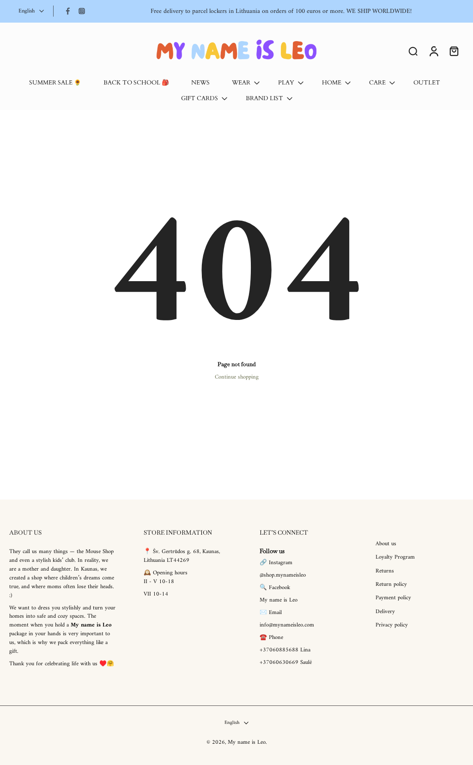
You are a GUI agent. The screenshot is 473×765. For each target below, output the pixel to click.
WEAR (241, 83)
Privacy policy (392, 625)
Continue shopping (237, 377)
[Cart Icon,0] (453, 51)
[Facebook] (68, 11)
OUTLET (426, 83)
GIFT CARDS (199, 98)
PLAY (286, 83)
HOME (331, 83)
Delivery (385, 612)
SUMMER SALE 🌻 (55, 83)
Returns (385, 571)
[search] (413, 51)
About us (386, 544)
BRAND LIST (264, 98)
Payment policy (393, 598)
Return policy (391, 585)
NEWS (200, 83)
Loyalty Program (395, 558)
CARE (377, 83)
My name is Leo (247, 742)
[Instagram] (82, 11)
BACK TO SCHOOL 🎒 (136, 83)
